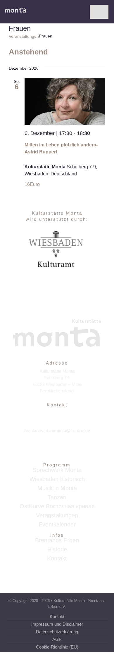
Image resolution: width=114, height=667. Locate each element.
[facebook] (44, 448)
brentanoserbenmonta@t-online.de (57, 430)
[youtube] (69, 448)
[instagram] (57, 448)
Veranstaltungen (24, 36)
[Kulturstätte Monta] (15, 10)
